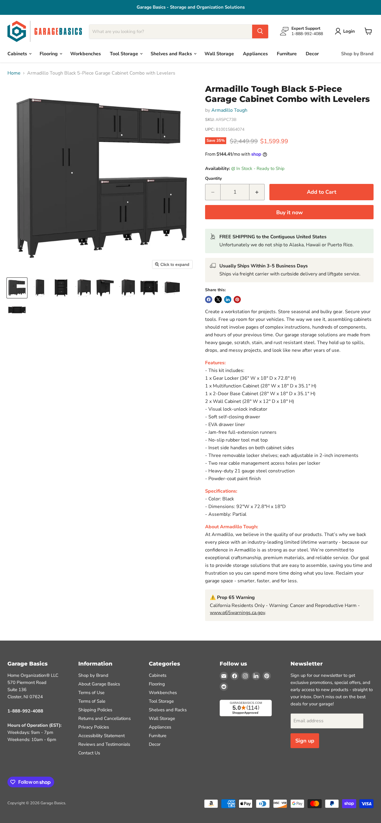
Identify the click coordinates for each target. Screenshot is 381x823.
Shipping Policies (95, 710)
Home (14, 73)
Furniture (287, 53)
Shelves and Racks (172, 53)
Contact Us (89, 753)
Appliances (255, 53)
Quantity (213, 178)
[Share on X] (218, 299)
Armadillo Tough (229, 110)
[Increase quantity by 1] (257, 192)
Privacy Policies (93, 727)
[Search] (260, 31)
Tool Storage (124, 53)
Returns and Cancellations (104, 718)
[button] (17, 288)
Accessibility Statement (101, 736)
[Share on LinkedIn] (227, 299)
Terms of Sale (91, 701)
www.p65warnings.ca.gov (237, 612)
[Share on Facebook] (208, 299)
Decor (312, 53)
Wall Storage (219, 53)
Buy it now (289, 212)
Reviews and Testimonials (104, 744)
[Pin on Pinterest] (237, 299)
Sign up (304, 740)
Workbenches (85, 53)
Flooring (49, 53)
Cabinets (17, 53)
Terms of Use (91, 693)
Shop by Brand (357, 53)
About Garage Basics (99, 684)
